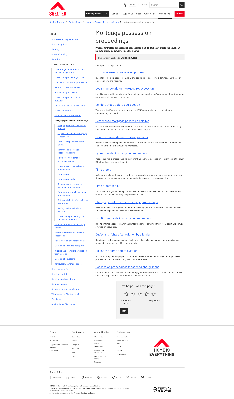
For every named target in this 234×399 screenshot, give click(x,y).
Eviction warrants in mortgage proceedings (123, 218)
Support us (76, 337)
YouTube (133, 377)
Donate (74, 341)
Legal (88, 22)
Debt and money (59, 284)
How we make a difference (100, 342)
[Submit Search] (182, 5)
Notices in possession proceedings (71, 82)
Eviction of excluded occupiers (69, 245)
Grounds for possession (65, 92)
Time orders (63, 173)
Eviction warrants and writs (67, 115)
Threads (104, 377)
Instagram (88, 377)
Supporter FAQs (122, 337)
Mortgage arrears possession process (120, 72)
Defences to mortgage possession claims (122, 121)
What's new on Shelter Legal (65, 294)
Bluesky (148, 377)
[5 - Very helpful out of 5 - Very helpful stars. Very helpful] (153, 294)
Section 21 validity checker (67, 87)
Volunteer (75, 348)
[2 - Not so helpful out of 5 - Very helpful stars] (133, 294)
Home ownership (59, 269)
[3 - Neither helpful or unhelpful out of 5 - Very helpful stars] (139, 294)
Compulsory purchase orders (68, 263)
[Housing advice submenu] (106, 14)
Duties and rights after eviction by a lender (122, 234)
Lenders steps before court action (117, 104)
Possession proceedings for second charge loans (127, 267)
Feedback (56, 299)
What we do (98, 337)
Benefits (55, 59)
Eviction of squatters (64, 258)
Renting (55, 49)
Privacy (119, 346)
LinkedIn (72, 377)
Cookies (120, 350)
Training (75, 356)
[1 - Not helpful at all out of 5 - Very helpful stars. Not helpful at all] (126, 294)
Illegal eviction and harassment (69, 240)
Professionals (75, 22)
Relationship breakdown (63, 279)
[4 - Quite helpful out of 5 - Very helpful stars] (146, 294)
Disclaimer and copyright (122, 342)
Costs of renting (59, 54)
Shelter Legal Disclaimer (63, 304)
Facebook (57, 377)
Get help (52, 337)
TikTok (118, 377)
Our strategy (98, 346)
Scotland (142, 5)
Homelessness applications (64, 39)
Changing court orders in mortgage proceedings (126, 202)
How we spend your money (101, 357)
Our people (98, 362)
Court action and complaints (65, 289)
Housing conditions (60, 274)
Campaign (75, 345)
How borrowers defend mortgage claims (121, 137)
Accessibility (121, 354)
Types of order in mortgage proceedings (121, 153)
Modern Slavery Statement (99, 351)
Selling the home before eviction (116, 250)
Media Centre (54, 341)
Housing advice (93, 13)
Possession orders (63, 110)
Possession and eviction (107, 22)
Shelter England (57, 22)
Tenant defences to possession (69, 105)
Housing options (59, 44)
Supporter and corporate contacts (58, 346)
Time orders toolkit (67, 178)
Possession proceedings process (70, 77)
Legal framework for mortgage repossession (124, 88)
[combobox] (164, 5)
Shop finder (53, 350)
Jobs (74, 352)
